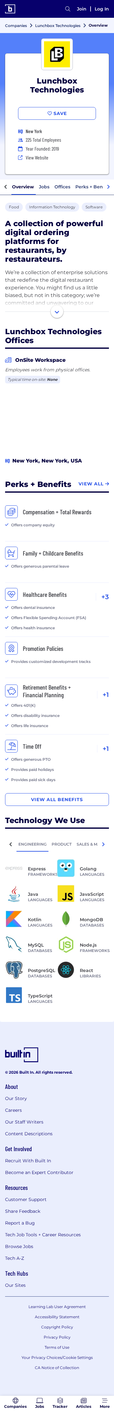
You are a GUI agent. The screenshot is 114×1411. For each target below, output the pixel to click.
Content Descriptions (29, 1134)
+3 (105, 597)
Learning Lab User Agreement (57, 1306)
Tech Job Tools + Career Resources (43, 1235)
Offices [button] (62, 187)
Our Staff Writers (24, 1122)
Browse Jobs (19, 1246)
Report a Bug (20, 1223)
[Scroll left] (5, 187)
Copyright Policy (57, 1327)
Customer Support (26, 1199)
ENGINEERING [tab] (32, 844)
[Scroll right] (108, 187)
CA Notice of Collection (57, 1367)
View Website (37, 157)
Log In (102, 9)
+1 (106, 695)
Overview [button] (23, 187)
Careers (13, 1110)
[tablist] (57, 844)
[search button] (68, 8)
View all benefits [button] (57, 799)
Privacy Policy (57, 1337)
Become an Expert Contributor (39, 1172)
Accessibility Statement (57, 1316)
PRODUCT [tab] (62, 844)
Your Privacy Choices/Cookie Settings (57, 1357)
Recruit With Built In (28, 1161)
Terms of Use (57, 1347)
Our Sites (15, 1285)
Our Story (16, 1098)
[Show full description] (57, 311)
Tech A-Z (14, 1258)
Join (81, 9)
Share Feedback (22, 1211)
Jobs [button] (44, 187)
